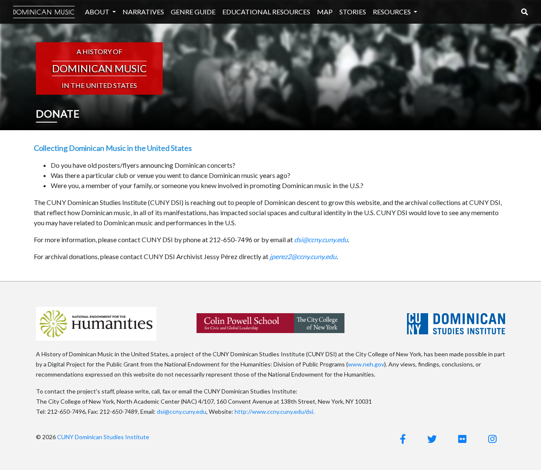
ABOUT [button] (98, 12)
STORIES (352, 12)
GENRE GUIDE (193, 12)
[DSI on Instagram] (492, 439)
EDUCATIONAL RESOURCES (266, 12)
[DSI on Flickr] (462, 439)
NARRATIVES (143, 12)
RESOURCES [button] (392, 12)
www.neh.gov (366, 364)
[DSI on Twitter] (432, 439)
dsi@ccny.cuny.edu (181, 411)
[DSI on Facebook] (403, 439)
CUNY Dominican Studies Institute (103, 436)
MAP (325, 12)
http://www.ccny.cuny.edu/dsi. (274, 411)
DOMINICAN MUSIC (44, 12)
